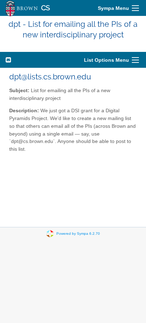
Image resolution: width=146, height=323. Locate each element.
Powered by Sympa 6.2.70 (78, 233)
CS (45, 8)
